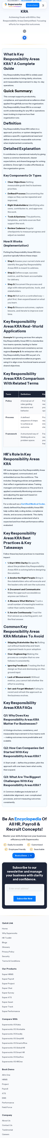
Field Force (7, 1107)
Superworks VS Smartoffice (14, 1043)
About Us (6, 1120)
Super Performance (11, 1011)
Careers (5, 1134)
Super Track (7, 1006)
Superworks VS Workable (13, 1029)
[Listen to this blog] (24, 38)
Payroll (5, 1089)
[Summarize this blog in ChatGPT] (24, 31)
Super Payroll (8, 979)
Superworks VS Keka (11, 1024)
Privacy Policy (8, 951)
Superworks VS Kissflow (13, 1057)
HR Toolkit (6, 938)
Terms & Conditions (11, 961)
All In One (6, 1075)
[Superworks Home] (13, 6)
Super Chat (7, 988)
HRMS (4, 1079)
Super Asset (7, 1002)
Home (5, 928)
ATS (4, 1093)
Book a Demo (32, 5)
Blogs (4, 942)
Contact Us (7, 1125)
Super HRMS (7, 974)
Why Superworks (9, 933)
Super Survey (8, 993)
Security (6, 956)
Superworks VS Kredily (12, 1034)
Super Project (8, 983)
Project (5, 1084)
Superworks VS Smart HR (13, 1052)
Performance (8, 1102)
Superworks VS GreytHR (13, 1038)
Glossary (6, 947)
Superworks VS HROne (12, 1061)
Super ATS (7, 997)
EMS (4, 1098)
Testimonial (7, 1130)
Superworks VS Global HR (13, 1047)
